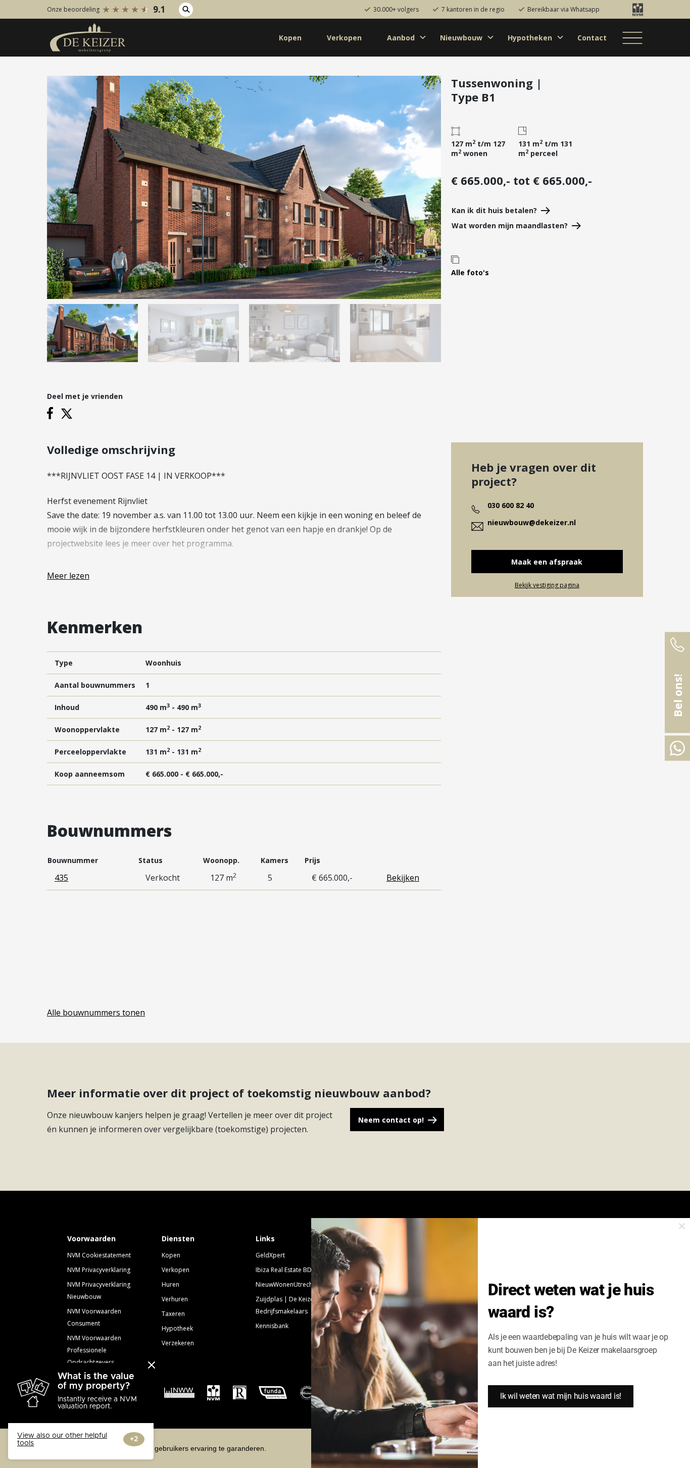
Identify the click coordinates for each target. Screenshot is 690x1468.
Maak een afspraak (546, 562)
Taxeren (173, 1313)
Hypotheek (177, 1328)
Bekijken (402, 877)
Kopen (171, 1255)
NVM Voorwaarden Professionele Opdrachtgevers (94, 1350)
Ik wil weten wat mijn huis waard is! (560, 1396)
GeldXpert (270, 1255)
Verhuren (175, 1299)
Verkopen (175, 1269)
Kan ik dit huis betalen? (494, 210)
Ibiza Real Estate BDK (285, 1269)
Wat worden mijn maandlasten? (510, 225)
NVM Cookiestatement (99, 1255)
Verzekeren (178, 1343)
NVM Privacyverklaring (98, 1269)
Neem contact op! (391, 1120)
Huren (170, 1284)
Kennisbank (272, 1326)
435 (61, 877)
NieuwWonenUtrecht (285, 1284)
